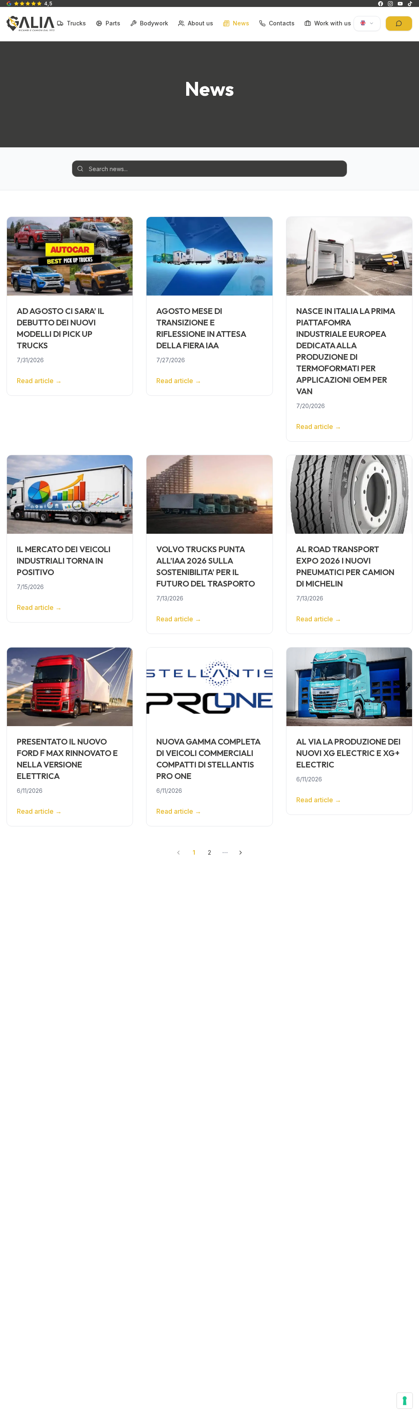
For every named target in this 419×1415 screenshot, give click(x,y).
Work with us (332, 23)
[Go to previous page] (178, 852)
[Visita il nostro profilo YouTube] (400, 3)
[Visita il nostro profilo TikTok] (410, 3)
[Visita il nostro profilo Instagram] (390, 3)
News (241, 23)
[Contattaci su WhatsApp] (398, 23)
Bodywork (154, 23)
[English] (367, 23)
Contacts (282, 23)
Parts (113, 23)
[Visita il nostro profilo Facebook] (380, 3)
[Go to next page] (240, 852)
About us (200, 23)
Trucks (76, 23)
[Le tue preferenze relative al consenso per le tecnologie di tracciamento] (404, 1400)
